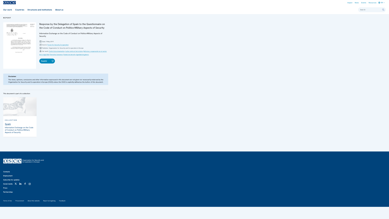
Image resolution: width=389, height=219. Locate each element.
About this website (34, 201)
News (357, 3)
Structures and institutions (39, 9)
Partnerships (8, 192)
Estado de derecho (69, 54)
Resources (372, 3)
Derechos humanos (56, 54)
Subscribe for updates (11, 180)
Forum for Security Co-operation (58, 45)
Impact (349, 3)
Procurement (19, 201)
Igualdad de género (82, 54)
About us (59, 9)
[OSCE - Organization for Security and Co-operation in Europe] (9, 2)
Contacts (6, 172)
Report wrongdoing (49, 201)
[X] (15, 183)
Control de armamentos (57, 51)
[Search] (383, 9)
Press (5, 188)
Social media (8, 184)
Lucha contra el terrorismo (74, 51)
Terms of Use (7, 201)
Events (363, 3)
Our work (7, 9)
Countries (19, 9)
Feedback (62, 201)
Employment (7, 176)
